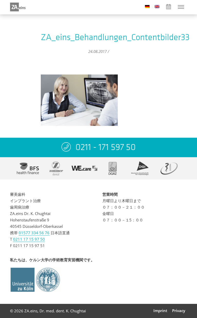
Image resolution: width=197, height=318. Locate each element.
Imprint (160, 310)
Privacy (178, 310)
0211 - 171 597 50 (105, 147)
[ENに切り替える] (157, 6)
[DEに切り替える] (147, 6)
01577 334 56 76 (34, 232)
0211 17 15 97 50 (29, 239)
